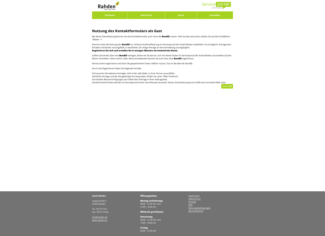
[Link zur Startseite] (108, 5)
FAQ (190, 205)
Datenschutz (195, 198)
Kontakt (192, 202)
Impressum (194, 195)
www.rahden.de (99, 220)
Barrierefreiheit (196, 211)
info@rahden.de (99, 217)
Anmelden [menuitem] (215, 15)
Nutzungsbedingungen (199, 208)
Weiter (226, 86)
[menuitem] (110, 15)
